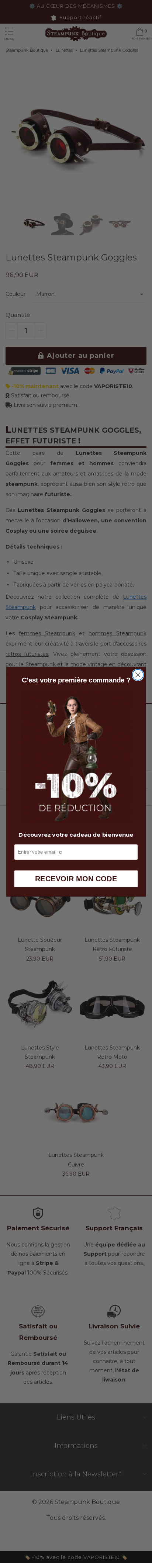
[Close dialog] (137, 674)
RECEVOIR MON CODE (76, 878)
